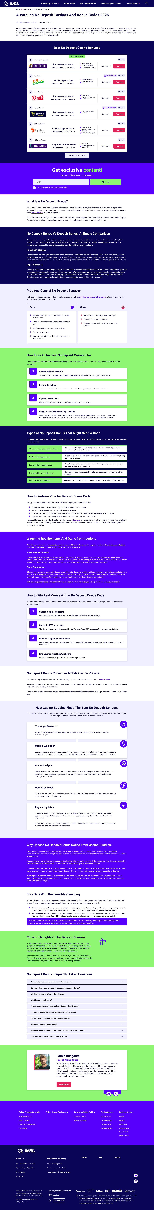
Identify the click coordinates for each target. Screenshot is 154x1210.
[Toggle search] (146, 3)
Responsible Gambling (56, 1158)
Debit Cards (123, 1124)
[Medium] (108, 1093)
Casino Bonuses (132, 4)
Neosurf (121, 1121)
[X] (115, 1093)
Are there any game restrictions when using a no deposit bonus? (55, 1006)
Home (18, 9)
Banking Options (126, 1112)
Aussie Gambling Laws (54, 1164)
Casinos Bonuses (28, 9)
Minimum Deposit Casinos (111, 4)
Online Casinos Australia (29, 1112)
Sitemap (117, 1157)
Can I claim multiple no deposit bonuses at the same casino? (53, 1012)
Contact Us (19, 1176)
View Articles (64, 1084)
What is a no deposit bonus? (41, 1000)
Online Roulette (106, 1124)
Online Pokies (69, 4)
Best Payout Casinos (25, 1117)
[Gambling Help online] (59, 1200)
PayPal (121, 1117)
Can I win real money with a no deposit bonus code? (50, 1018)
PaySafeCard (123, 1132)
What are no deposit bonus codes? (44, 1024)
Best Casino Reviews (88, 4)
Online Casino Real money (57, 1112)
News (84, 1157)
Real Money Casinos (49, 4)
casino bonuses (37, 213)
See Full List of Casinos (77, 155)
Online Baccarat (106, 1117)
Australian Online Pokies (84, 1112)
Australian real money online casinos (92, 297)
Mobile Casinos (24, 1121)
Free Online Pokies (80, 1117)
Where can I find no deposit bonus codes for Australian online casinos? (57, 1030)
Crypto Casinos (124, 1136)
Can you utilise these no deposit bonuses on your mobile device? (55, 988)
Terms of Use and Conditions (25, 1168)
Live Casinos (23, 1128)
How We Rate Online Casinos (25, 1164)
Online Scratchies (106, 1128)
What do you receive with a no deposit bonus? (48, 994)
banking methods (87, 416)
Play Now (119, 66)
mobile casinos (104, 680)
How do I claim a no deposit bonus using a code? (49, 1036)
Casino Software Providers (27, 1124)
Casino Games (107, 1112)
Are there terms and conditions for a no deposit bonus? (51, 982)
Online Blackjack (106, 1121)
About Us (20, 1158)
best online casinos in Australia (66, 375)
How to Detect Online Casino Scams (58, 1172)
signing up (76, 520)
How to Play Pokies (80, 1121)
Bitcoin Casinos (124, 1128)
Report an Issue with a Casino (56, 1168)
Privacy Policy (20, 1172)
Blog (100, 1157)
